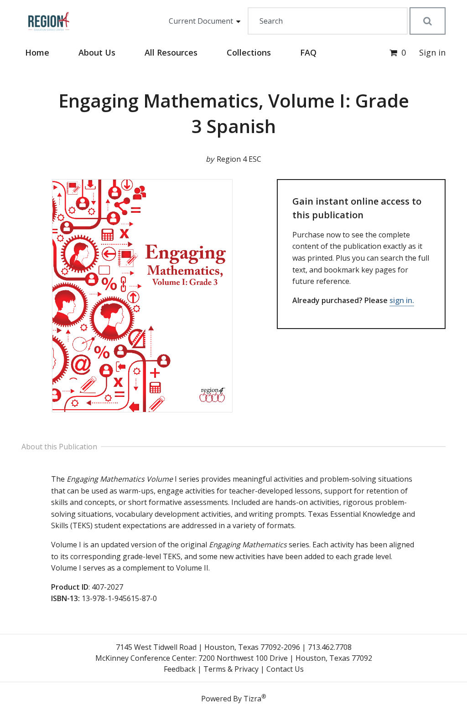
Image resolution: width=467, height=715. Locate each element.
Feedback (180, 669)
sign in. (401, 300)
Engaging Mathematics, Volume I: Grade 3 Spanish (233, 113)
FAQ (308, 52)
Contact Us (285, 669)
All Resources (171, 52)
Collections (249, 52)
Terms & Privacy (231, 669)
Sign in (432, 52)
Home (37, 52)
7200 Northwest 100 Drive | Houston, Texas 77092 (285, 658)
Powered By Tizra (233, 698)
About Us (96, 52)
